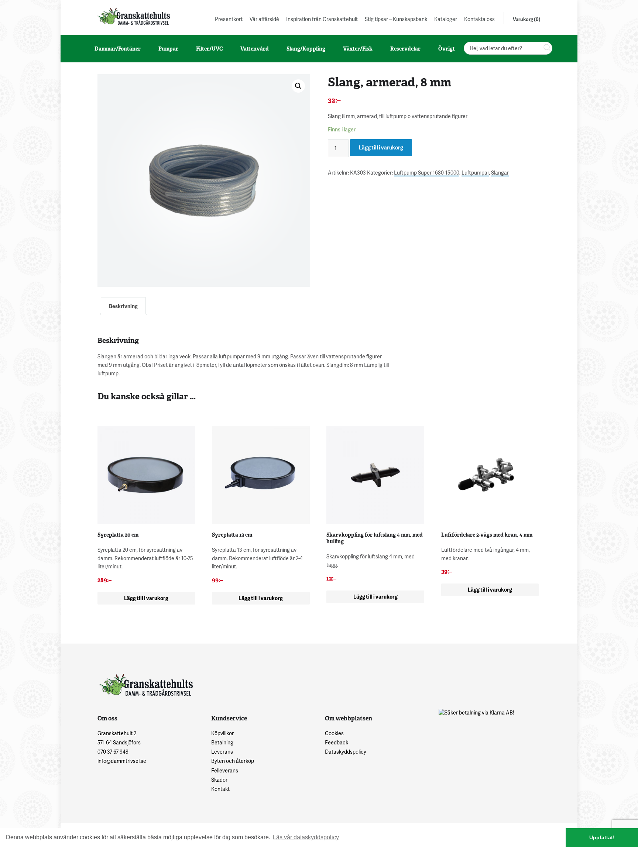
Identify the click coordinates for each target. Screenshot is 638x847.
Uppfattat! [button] (602, 837)
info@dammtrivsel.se (121, 760)
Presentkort (229, 19)
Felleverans (224, 770)
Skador (219, 779)
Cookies (334, 733)
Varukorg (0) (527, 19)
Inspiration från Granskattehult (322, 19)
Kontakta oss (479, 19)
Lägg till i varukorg (381, 147)
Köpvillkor (222, 733)
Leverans (222, 751)
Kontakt (220, 788)
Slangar (500, 172)
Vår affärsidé (264, 19)
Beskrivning (123, 306)
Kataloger (445, 19)
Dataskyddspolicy (345, 751)
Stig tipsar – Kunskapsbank (396, 19)
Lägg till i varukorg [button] (146, 598)
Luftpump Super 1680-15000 (426, 172)
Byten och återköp (232, 760)
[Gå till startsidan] (133, 16)
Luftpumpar (475, 172)
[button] (298, 86)
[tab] (123, 306)
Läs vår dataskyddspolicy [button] (306, 837)
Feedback (336, 742)
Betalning (222, 742)
